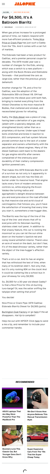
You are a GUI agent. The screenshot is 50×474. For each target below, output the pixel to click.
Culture (6, 12)
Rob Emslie (9, 27)
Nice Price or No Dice (21, 12)
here (36, 312)
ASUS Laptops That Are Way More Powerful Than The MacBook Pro (11, 415)
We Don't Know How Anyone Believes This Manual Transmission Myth (37, 415)
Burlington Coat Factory (14, 312)
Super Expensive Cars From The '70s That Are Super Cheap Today (36, 453)
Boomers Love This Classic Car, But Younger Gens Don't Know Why (11, 453)
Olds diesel (19, 117)
